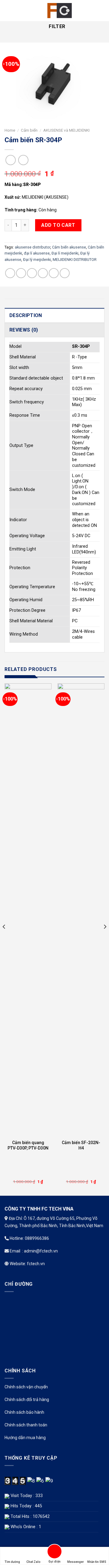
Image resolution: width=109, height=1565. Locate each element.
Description (25, 315)
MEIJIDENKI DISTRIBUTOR (75, 259)
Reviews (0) (23, 330)
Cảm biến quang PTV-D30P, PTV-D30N (28, 1145)
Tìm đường (12, 1561)
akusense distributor (32, 247)
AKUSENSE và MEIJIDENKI (66, 130)
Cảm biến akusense (69, 247)
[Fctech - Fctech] (58, 10)
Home (10, 130)
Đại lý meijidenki (37, 259)
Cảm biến (29, 130)
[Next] (105, 939)
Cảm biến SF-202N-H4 (81, 1145)
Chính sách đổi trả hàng (27, 1399)
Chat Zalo (33, 1561)
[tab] (54, 315)
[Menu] (8, 10)
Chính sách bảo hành (24, 1412)
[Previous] (4, 939)
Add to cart (58, 225)
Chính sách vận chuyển (26, 1386)
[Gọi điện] (54, 1552)
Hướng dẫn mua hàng (25, 1437)
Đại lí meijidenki (64, 253)
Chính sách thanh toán (26, 1424)
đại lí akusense (37, 253)
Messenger (75, 1561)
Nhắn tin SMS (96, 1561)
